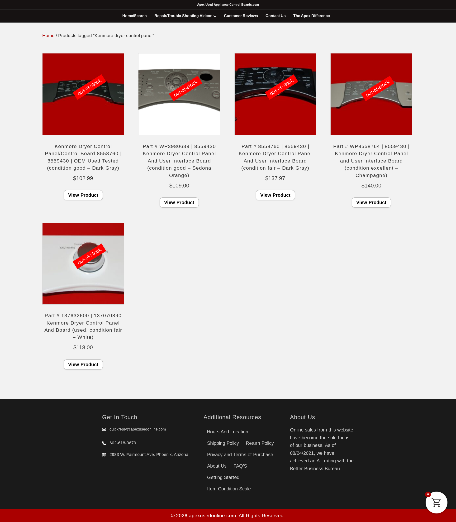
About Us (217, 466)
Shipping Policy (223, 443)
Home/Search (134, 16)
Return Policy (260, 443)
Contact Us (276, 16)
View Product (83, 195)
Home (48, 35)
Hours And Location (227, 431)
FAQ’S (240, 466)
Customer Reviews (241, 16)
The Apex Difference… (313, 16)
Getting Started (223, 477)
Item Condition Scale (229, 488)
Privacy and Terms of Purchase (240, 454)
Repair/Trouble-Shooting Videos (183, 16)
